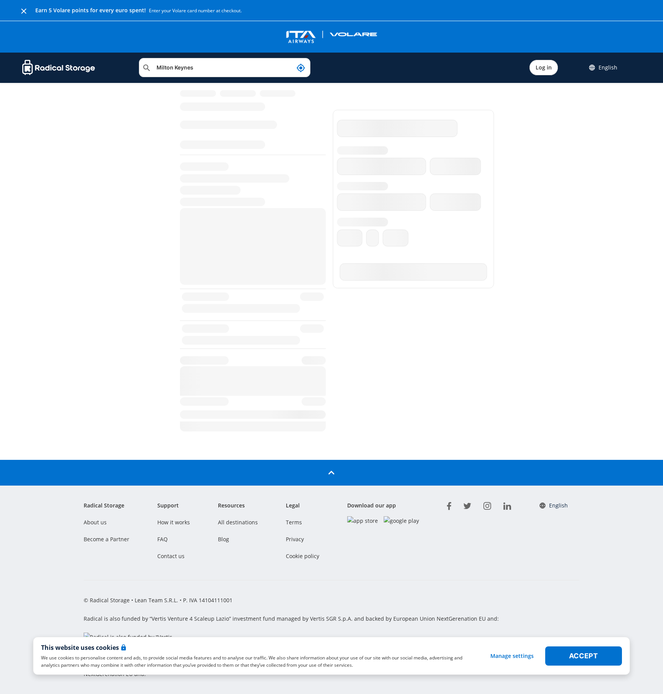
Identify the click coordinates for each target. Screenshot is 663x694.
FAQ (162, 539)
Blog (223, 539)
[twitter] (467, 505)
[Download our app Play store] (401, 520)
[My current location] (300, 67)
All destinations (238, 522)
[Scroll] (331, 473)
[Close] (23, 10)
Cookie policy (302, 556)
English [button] (608, 67)
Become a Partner (106, 539)
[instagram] (487, 505)
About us (95, 522)
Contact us (171, 556)
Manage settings (512, 655)
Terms (294, 522)
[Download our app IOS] (362, 520)
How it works (173, 522)
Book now (597, 495)
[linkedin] (507, 505)
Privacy (295, 539)
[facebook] (449, 505)
